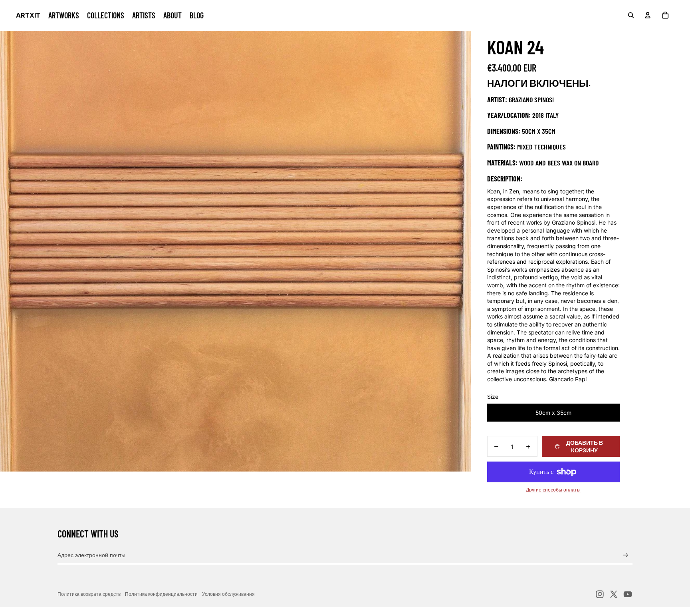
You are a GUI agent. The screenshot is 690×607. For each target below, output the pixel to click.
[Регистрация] (625, 555)
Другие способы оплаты (553, 490)
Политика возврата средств (89, 594)
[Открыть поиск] (631, 15)
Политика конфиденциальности (161, 594)
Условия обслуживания (228, 594)
